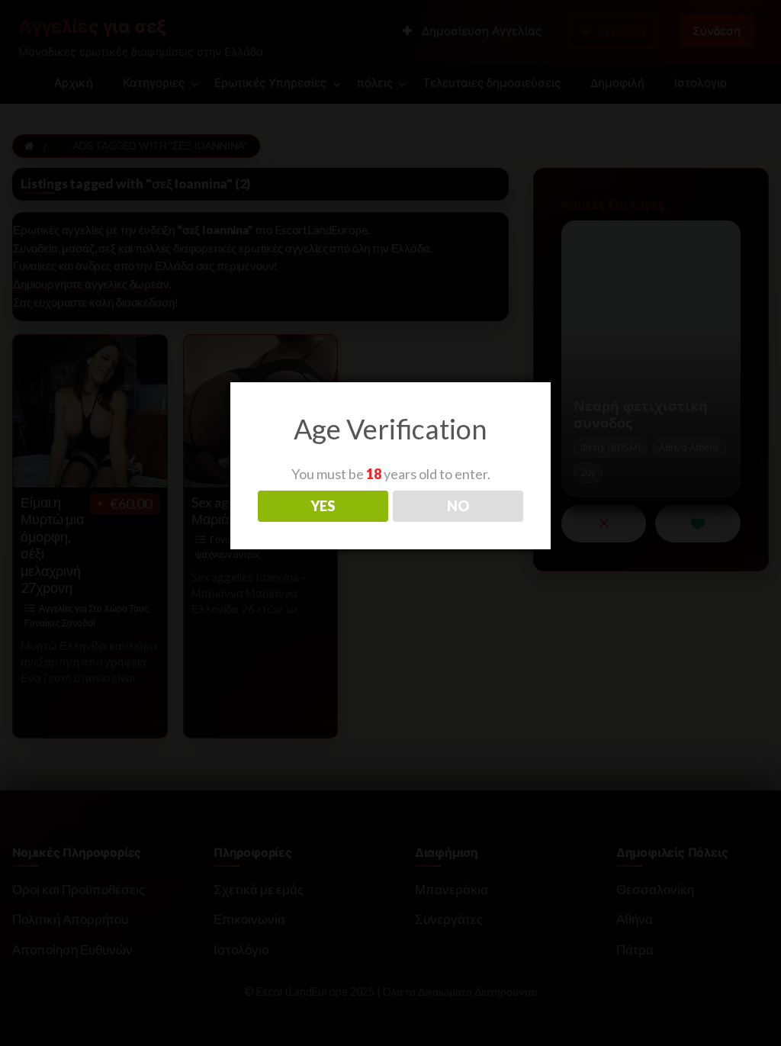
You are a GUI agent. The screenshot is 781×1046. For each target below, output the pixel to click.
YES (322, 505)
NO (458, 505)
